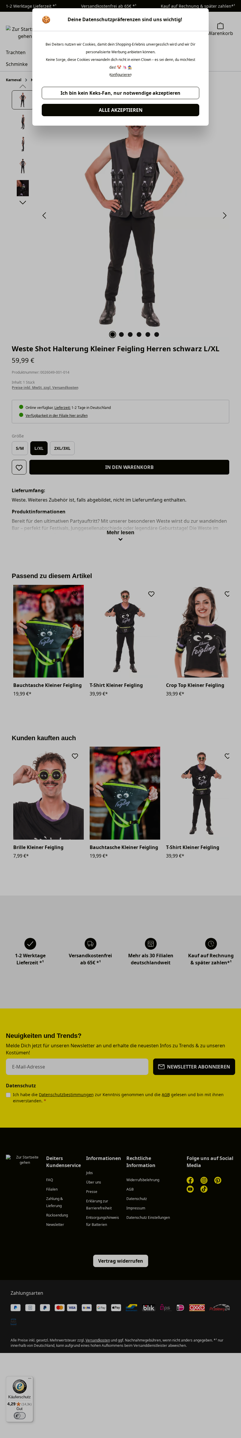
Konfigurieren (120, 75)
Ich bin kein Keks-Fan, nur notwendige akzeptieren (120, 93)
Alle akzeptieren (121, 110)
